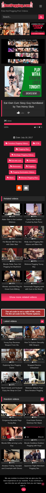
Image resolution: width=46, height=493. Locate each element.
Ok (24, 489)
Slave (11, 178)
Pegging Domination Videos (23, 172)
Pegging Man (24, 149)
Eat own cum (16, 160)
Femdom (32, 160)
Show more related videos (23, 297)
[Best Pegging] (19, 5)
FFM (37, 143)
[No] (43, 484)
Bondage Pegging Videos (23, 155)
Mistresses (16, 166)
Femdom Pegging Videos (18, 143)
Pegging (31, 166)
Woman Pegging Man (29, 178)
